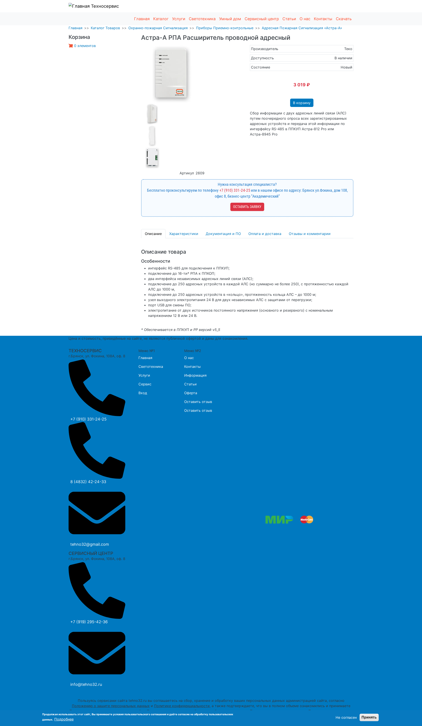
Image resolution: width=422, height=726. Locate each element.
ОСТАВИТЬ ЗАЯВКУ (247, 207)
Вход (142, 393)
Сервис (144, 384)
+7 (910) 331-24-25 (234, 190)
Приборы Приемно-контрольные (224, 28)
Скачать (344, 18)
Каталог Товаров (105, 28)
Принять (369, 717)
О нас (305, 18)
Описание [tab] (153, 233)
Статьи (289, 18)
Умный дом (230, 18)
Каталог (161, 18)
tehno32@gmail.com (89, 544)
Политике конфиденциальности (182, 706)
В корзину (302, 103)
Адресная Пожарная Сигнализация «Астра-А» (302, 28)
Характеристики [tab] (183, 233)
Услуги (178, 18)
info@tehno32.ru (86, 684)
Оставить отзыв (198, 401)
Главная (142, 18)
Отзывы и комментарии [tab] (310, 233)
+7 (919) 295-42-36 (89, 621)
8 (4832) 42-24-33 (88, 481)
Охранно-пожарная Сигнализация (158, 28)
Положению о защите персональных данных (111, 706)
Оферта (190, 393)
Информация (195, 375)
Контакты (323, 18)
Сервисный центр (262, 18)
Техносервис (104, 6)
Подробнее (64, 719)
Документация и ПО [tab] (223, 233)
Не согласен (346, 717)
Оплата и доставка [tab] (264, 233)
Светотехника (202, 18)
